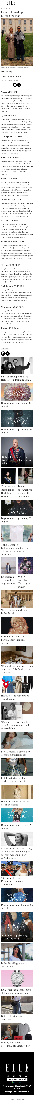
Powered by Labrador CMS (17, 1099)
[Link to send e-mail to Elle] (26, 1076)
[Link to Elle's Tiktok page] (20, 1076)
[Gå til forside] (10, 3)
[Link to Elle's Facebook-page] (14, 1076)
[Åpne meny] (3, 3)
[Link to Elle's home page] (17, 1068)
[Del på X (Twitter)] (19, 85)
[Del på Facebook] (15, 85)
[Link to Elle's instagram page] (8, 1076)
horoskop (5, 349)
